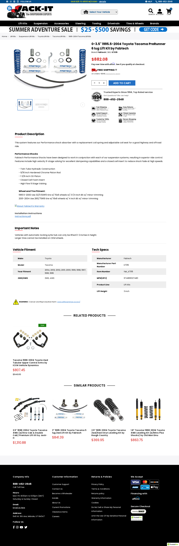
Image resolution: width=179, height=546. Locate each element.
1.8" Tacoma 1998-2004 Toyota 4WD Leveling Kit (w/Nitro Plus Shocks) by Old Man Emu (148, 433)
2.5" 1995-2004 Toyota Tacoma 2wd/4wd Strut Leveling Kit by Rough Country (108, 433)
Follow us (26, 1)
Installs (55, 498)
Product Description (29, 134)
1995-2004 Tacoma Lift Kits (80, 36)
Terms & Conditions (100, 489)
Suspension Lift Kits (27, 36)
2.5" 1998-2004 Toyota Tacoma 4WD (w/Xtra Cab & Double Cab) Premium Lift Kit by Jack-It (30, 434)
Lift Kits (13, 36)
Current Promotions (61, 507)
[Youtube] (18, 1)
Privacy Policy (97, 484)
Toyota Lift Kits (43, 36)
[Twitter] (14, 1)
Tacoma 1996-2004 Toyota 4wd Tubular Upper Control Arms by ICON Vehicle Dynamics (30, 363)
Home (4, 36)
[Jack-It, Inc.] (33, 12)
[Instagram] (11, 1)
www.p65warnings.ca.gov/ (68, 302)
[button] (85, 69)
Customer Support (60, 484)
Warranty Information (101, 498)
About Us (56, 502)
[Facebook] (7, 1)
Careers (55, 516)
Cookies (95, 502)
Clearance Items (59, 512)
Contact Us (57, 489)
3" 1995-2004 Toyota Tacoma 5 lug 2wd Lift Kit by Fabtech (69, 431)
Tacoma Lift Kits (59, 36)
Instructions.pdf (23, 216)
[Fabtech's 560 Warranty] (29, 206)
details (102, 1)
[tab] (31, 134)
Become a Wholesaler (62, 493)
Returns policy (97, 493)
